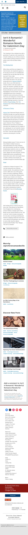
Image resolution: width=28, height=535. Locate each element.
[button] (2, 1)
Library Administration (10, 433)
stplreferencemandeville (10, 48)
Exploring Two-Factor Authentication (14, 349)
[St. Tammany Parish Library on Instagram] (13, 410)
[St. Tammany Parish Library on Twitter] (10, 410)
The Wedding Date (8, 65)
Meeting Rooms (9, 422)
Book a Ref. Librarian (10, 417)
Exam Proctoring (9, 418)
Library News (8, 445)
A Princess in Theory (8, 108)
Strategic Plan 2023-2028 (11, 441)
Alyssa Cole (6, 112)
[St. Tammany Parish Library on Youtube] (17, 410)
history (15, 332)
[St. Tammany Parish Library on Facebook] (6, 410)
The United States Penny (10, 328)
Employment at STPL (10, 443)
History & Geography (16, 263)
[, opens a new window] (8, 500)
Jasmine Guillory (16, 81)
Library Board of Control (10, 435)
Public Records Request (11, 453)
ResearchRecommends (12, 229)
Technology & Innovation (13, 352)
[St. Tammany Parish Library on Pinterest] (20, 410)
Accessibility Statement (13, 517)
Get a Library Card (9, 420)
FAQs (6, 461)
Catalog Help (8, 462)
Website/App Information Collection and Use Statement (14, 503)
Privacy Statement (17, 515)
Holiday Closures (9, 451)
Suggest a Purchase (10, 424)
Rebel (4, 162)
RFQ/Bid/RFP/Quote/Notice (11, 455)
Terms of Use (9, 515)
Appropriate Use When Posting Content (13, 396)
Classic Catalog (9, 479)
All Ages (9, 263)
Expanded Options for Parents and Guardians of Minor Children (22, 21)
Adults (4, 263)
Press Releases (9, 446)
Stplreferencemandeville (15, 32)
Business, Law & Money (12, 330)
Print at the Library (9, 415)
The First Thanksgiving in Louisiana (13, 281)
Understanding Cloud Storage (12, 369)
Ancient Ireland (7, 261)
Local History (6, 285)
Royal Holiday (12, 102)
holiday (5, 265)
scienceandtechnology (18, 353)
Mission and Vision (9, 436)
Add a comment (10, 237)
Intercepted (6, 138)
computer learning (7, 353)
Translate (23, 509)
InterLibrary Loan (9, 425)
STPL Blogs (4, 32)
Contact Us (8, 459)
